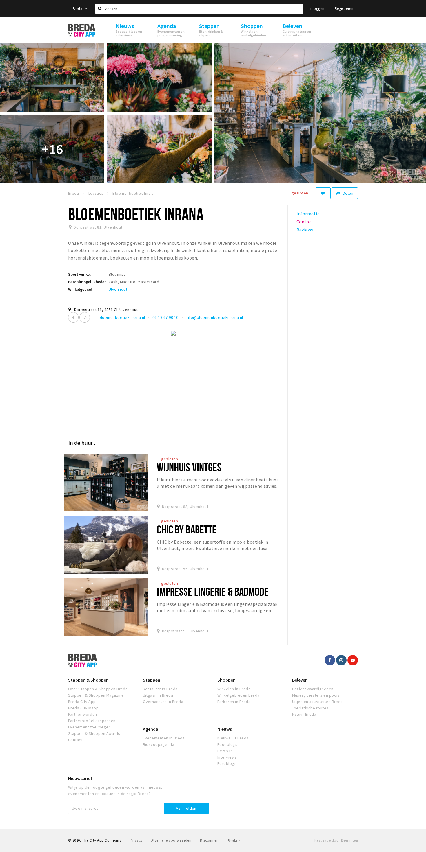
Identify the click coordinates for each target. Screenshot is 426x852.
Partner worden (82, 714)
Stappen (151, 680)
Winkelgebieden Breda (238, 695)
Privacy (136, 840)
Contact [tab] (305, 221)
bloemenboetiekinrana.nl (122, 317)
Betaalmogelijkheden (87, 281)
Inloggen (317, 8)
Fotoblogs (226, 763)
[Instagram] (84, 317)
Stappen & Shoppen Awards (94, 733)
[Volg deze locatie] (323, 193)
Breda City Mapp (83, 708)
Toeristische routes (310, 708)
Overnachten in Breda (163, 701)
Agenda (150, 729)
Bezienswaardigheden (313, 688)
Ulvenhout (118, 289)
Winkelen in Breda (233, 688)
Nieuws (224, 729)
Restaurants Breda (160, 688)
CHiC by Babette (186, 529)
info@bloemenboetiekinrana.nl (214, 317)
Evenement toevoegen (89, 727)
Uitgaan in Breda (158, 695)
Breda (78, 8)
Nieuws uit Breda (233, 738)
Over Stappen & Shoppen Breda (98, 688)
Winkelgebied (80, 289)
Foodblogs (227, 744)
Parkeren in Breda (233, 701)
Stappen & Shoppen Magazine (96, 695)
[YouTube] (352, 660)
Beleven (300, 680)
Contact (75, 739)
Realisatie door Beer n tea (336, 840)
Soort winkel (79, 274)
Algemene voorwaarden (171, 840)
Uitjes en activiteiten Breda (317, 701)
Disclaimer (209, 840)
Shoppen (226, 680)
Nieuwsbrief (80, 778)
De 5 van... (226, 750)
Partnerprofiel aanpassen (92, 720)
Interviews (227, 757)
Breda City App (82, 701)
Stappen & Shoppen (88, 680)
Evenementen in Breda (164, 738)
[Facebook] (73, 317)
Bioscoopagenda (158, 744)
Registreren (344, 8)
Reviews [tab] (304, 230)
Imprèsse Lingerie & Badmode (212, 591)
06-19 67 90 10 (165, 317)
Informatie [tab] (308, 213)
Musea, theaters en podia (316, 695)
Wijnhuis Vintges (189, 467)
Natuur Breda (304, 714)
